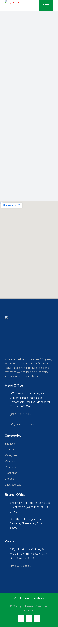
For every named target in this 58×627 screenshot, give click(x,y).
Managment (11, 455)
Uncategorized (13, 484)
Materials (10, 461)
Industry (9, 449)
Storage (9, 478)
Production (11, 472)
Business (10, 443)
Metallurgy (10, 467)
